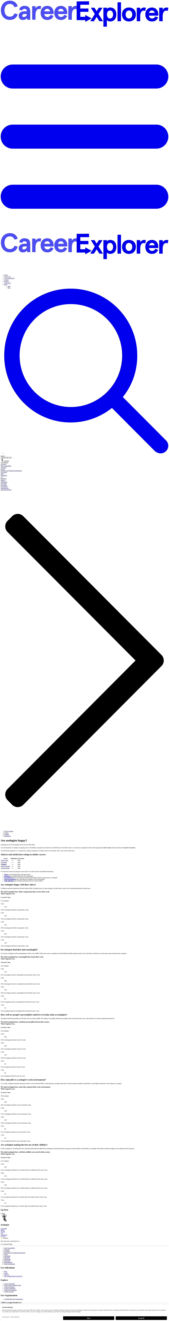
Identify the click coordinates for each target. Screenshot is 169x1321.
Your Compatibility (9, 1248)
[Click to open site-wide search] (86, 453)
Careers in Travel (9, 1291)
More (5, 284)
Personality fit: (8, 877)
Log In (2, 456)
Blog (9, 288)
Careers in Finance (9, 1287)
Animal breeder (5, 868)
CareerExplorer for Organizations (13, 1299)
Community (7, 283)
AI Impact (7, 1251)
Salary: (6, 874)
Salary (6, 1254)
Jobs (9, 286)
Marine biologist (5, 866)
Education (7, 1257)
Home (6, 275)
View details (4, 462)
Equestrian (4, 862)
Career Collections (9, 1284)
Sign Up (6, 1274)
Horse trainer (4, 860)
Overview (7, 1249)
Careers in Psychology (10, 1290)
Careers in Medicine (9, 1288)
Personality (7, 1261)
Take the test (6, 457)
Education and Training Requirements (14, 1253)
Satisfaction (7, 1259)
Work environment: (10, 879)
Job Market (7, 1256)
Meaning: (7, 876)
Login (6, 1273)
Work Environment (9, 1264)
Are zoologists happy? (14, 840)
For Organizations (9, 278)
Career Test (7, 276)
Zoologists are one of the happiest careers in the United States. (18, 844)
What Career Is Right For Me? (12, 1285)
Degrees (6, 281)
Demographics (8, 1262)
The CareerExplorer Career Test (13, 1276)
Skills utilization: (9, 881)
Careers (6, 280)
